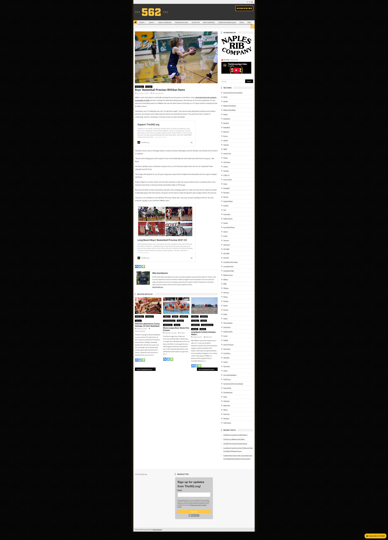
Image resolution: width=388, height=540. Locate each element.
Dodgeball (226, 188)
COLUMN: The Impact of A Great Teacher (235, 444)
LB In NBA (226, 253)
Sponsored (226, 349)
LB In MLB (226, 249)
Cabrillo (167, 316)
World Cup (226, 414)
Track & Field (227, 388)
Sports (151, 22)
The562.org (226, 379)
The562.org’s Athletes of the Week (234, 439)
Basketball (139, 87)
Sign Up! (194, 511)
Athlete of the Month (229, 106)
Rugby (225, 314)
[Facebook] (136, 266)
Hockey (225, 223)
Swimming (226, 366)
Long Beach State (228, 271)
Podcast (225, 301)
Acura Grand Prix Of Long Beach (232, 93)
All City (225, 97)
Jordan (175, 316)
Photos (241, 22)
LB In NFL (226, 258)
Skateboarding (227, 331)
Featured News (228, 201)
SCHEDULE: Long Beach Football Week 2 (235, 435)
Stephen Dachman (140, 331)
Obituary (226, 288)
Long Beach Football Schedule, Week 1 (203, 333)
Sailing (225, 318)
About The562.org (209, 22)
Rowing (225, 310)
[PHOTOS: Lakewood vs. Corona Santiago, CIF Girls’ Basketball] (148, 305)
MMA (224, 284)
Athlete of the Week (229, 110)
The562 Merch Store (181, 22)
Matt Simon (208, 337)
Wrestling (226, 418)
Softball (225, 340)
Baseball (226, 123)
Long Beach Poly (169, 321)
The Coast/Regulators (230, 375)
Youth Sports (227, 423)
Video (249, 22)
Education (226, 192)
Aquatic (225, 101)
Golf (224, 210)
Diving (225, 184)
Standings (226, 358)
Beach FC (226, 132)
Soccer (225, 336)
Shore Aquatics (227, 323)
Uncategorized (227, 392)
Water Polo (167, 325)
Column (225, 166)
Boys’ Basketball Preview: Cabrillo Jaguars (147, 369)
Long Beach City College (230, 262)
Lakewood (149, 316)
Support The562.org (164, 22)
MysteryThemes (157, 530)
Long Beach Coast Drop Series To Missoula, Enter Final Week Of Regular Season (238, 449)
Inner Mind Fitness (229, 227)
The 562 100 (196, 22)
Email (180, 490)
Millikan (148, 87)
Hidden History (227, 219)
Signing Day (226, 327)
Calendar (226, 145)
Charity (225, 158)
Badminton (226, 119)
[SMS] (143, 266)
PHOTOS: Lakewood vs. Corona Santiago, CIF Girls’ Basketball (147, 324)
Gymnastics (226, 214)
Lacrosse (226, 240)
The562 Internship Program (227, 22)
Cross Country (227, 179)
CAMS (225, 149)
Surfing (225, 362)
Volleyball (226, 401)
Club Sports (226, 162)
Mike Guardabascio (158, 93)
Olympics (226, 292)
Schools (141, 22)
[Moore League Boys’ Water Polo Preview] (176, 305)
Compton (204, 316)
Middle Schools (228, 275)
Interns (225, 232)
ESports (225, 197)
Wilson (177, 325)
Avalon (225, 114)
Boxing (225, 136)
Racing (225, 305)
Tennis (225, 371)
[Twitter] (140, 266)
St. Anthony (226, 353)
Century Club (227, 153)
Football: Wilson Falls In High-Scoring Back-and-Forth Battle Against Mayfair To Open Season (237, 457)
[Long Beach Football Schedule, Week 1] (204, 305)
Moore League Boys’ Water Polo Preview (176, 328)
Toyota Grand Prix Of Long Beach (233, 384)
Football (195, 321)
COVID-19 (226, 175)
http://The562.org (157, 287)
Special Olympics (228, 344)
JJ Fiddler (182, 333)
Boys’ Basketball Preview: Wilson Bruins (208, 369)
